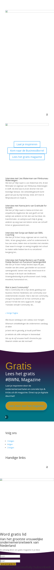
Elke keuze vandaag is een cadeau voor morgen (24, 320)
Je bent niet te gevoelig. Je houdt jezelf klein (23, 330)
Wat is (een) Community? (17, 287)
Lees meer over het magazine (26, 406)
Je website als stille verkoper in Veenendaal (22, 334)
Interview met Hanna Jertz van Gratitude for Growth (26, 206)
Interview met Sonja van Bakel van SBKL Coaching (24, 233)
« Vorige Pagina (11, 313)
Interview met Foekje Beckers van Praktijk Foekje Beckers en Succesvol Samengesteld (25, 261)
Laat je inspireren (27, 144)
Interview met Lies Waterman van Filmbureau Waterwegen (26, 179)
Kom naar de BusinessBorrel (27, 150)
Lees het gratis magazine (27, 157)
